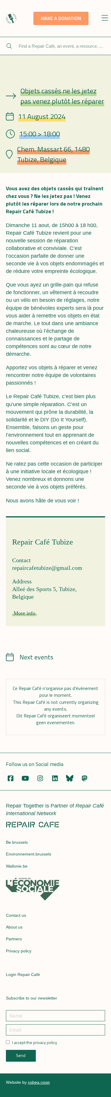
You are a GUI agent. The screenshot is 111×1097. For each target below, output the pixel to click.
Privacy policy (18, 951)
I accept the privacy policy (34, 1042)
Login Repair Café (23, 974)
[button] (105, 18)
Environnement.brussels (28, 854)
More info (24, 613)
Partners (14, 938)
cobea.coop (39, 1082)
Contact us (16, 915)
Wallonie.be (17, 866)
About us (14, 927)
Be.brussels (17, 842)
